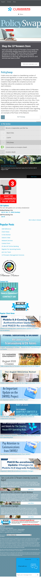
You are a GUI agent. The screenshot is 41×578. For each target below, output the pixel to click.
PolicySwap (10, 142)
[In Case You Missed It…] (20, 159)
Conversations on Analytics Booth (16, 147)
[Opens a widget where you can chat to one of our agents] (28, 567)
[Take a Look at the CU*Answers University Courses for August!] (10, 489)
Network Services (7, 240)
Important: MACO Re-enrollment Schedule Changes (16, 471)
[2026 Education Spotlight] (10, 516)
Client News (5, 232)
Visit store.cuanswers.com (30, 64)
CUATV (9, 138)
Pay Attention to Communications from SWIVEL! (15, 454)
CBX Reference (6, 229)
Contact (9, 2)
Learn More (31, 489)
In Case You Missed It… (9, 165)
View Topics (34, 177)
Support (3, 2)
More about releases (35, 220)
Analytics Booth (11, 152)
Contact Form (6, 243)
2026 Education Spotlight (9, 505)
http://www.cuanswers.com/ (6, 528)
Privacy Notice (21, 529)
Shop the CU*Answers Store (20, 48)
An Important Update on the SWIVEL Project (14, 400)
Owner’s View (6, 237)
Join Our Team (6, 252)
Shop (14, 2)
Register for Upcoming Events (11, 249)
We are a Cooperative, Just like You (17, 128)
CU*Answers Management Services (13, 255)
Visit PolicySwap (21, 117)
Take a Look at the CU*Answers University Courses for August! (20, 366)
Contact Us (2, 526)
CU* (20, 9)
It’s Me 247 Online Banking (10, 246)
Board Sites (10, 133)
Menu (21, 14)
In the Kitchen (6, 235)
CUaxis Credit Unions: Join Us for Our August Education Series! (20, 383)
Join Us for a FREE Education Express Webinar (17, 492)
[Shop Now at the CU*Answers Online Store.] (8, 203)
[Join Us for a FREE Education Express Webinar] (10, 503)
